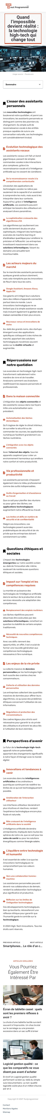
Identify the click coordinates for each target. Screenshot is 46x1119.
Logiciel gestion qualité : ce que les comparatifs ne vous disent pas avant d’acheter (21, 1068)
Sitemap (6, 1112)
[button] (39, 84)
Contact (6, 1105)
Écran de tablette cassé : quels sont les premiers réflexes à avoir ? (22, 1013)
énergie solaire (32, 841)
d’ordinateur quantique (14, 238)
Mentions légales (10, 1108)
